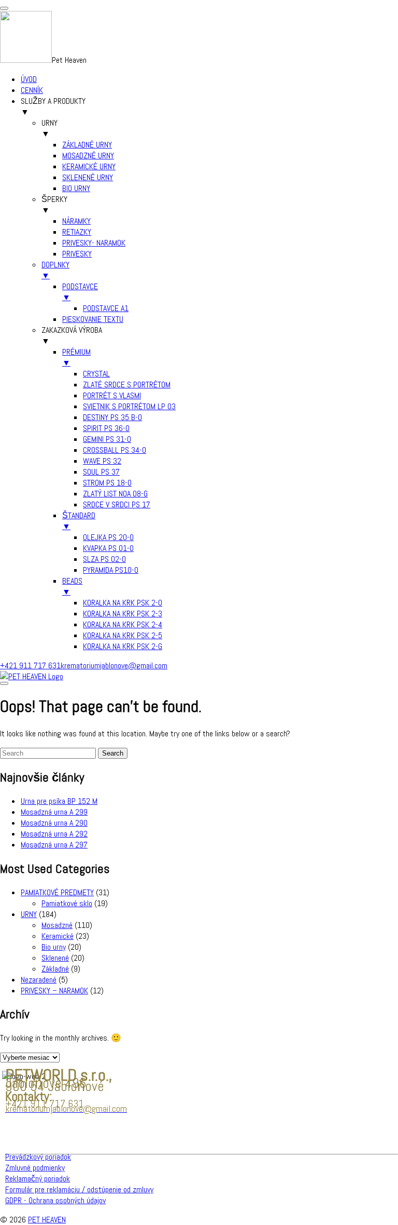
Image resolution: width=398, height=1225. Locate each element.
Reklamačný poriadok (37, 1178)
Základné (55, 968)
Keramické (57, 936)
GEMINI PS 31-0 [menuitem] (107, 439)
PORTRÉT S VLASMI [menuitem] (112, 395)
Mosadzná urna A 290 (54, 822)
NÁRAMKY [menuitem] (76, 221)
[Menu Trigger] (4, 8)
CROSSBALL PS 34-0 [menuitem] (114, 450)
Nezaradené (38, 979)
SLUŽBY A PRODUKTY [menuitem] (53, 106)
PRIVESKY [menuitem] (77, 253)
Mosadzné (57, 925)
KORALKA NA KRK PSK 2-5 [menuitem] (122, 635)
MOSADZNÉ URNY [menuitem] (88, 155)
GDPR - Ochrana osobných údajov (55, 1200)
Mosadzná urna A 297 (54, 844)
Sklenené (55, 957)
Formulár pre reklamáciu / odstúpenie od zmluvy (79, 1189)
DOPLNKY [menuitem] (55, 270)
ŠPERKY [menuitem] (54, 205)
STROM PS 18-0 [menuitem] (107, 482)
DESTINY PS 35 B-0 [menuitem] (112, 417)
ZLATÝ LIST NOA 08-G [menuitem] (115, 493)
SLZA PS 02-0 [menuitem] (104, 559)
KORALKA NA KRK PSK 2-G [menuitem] (122, 646)
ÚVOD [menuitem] (29, 79)
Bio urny (53, 946)
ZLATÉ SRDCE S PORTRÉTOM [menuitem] (126, 384)
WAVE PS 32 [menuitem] (102, 460)
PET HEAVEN (47, 1219)
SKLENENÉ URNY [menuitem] (87, 177)
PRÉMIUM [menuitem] (76, 357)
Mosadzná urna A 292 (54, 833)
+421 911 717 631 (30, 665)
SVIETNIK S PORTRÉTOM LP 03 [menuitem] (129, 406)
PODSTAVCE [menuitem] (80, 292)
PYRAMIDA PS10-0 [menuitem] (110, 569)
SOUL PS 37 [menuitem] (101, 471)
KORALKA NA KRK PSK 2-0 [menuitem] (122, 602)
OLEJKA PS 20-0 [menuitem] (108, 537)
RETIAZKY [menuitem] (76, 231)
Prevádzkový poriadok (38, 1156)
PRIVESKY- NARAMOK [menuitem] (93, 242)
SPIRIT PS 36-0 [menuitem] (106, 428)
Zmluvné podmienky (35, 1167)
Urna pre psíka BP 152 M (59, 801)
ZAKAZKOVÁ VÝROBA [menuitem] (71, 335)
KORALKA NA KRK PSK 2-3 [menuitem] (122, 613)
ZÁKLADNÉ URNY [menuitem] (87, 144)
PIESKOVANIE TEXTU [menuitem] (92, 319)
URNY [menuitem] (49, 128)
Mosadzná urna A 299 (54, 811)
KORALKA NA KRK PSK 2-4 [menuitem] (122, 624)
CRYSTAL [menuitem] (96, 373)
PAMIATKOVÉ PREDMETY (57, 892)
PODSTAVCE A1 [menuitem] (106, 308)
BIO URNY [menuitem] (76, 188)
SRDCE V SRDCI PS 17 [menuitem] (116, 504)
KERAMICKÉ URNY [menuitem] (89, 166)
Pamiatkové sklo (66, 903)
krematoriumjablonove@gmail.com (114, 665)
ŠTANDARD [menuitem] (78, 521)
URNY (29, 914)
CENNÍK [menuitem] (32, 90)
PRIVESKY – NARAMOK (54, 990)
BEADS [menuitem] (72, 586)
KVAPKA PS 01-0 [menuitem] (108, 548)
